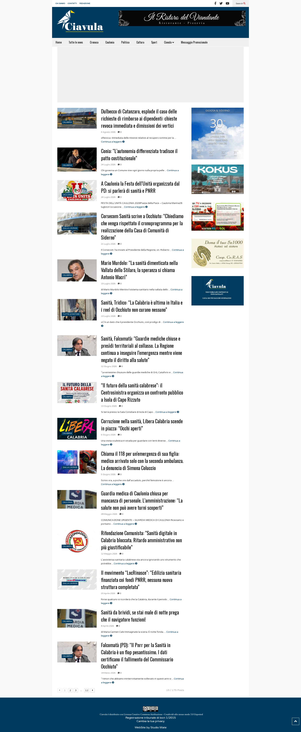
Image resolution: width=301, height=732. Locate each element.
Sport (154, 42)
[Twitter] (221, 3)
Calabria (67, 122)
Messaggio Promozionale (194, 42)
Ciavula (168, 42)
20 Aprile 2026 (108, 593)
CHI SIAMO (60, 3)
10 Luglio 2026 (108, 316)
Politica (125, 42)
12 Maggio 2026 (109, 554)
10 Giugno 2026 (109, 406)
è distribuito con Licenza (151, 714)
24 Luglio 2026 (108, 165)
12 (86, 690)
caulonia (67, 195)
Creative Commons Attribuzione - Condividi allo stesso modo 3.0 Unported (167, 714)
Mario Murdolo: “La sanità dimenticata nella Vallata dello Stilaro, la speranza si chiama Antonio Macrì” (139, 270)
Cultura (140, 42)
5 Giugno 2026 (108, 474)
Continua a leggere (111, 141)
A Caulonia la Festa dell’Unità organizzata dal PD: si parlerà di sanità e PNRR (140, 187)
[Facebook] (215, 3)
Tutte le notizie (71, 314)
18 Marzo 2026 (108, 673)
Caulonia (109, 42)
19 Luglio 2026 (108, 284)
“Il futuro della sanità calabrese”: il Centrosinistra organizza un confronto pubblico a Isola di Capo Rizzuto (142, 392)
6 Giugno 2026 (108, 435)
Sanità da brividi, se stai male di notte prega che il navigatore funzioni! (140, 616)
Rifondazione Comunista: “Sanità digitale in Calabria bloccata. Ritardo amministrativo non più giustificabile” (141, 540)
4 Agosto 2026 (108, 132)
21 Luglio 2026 (108, 244)
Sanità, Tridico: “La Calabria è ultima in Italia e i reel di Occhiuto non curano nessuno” (142, 306)
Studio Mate (158, 727)
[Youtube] (227, 3)
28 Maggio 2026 (109, 514)
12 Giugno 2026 (109, 366)
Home (59, 42)
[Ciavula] (82, 22)
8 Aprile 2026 (107, 626)
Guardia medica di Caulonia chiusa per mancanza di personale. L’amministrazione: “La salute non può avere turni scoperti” (142, 500)
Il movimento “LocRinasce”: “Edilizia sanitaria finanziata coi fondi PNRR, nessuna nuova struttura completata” (141, 579)
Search (239, 3)
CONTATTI (72, 3)
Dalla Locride (70, 228)
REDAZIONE (84, 3)
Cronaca (94, 42)
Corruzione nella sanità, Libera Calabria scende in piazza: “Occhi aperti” (142, 424)
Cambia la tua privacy (151, 721)
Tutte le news (76, 42)
